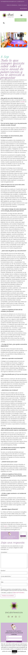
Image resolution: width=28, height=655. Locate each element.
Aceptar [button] (14, 651)
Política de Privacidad (18, 592)
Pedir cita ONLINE (22, 5)
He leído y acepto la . (23, 537)
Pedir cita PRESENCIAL (12, 5)
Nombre (3, 570)
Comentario (4, 552)
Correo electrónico (6, 576)
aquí (23, 129)
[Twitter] (12, 616)
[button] (21, 15)
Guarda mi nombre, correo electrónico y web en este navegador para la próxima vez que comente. (14, 590)
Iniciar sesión (23, 8)
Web (2, 582)
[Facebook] (8, 616)
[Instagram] (19, 616)
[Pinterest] (16, 616)
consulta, (22, 101)
